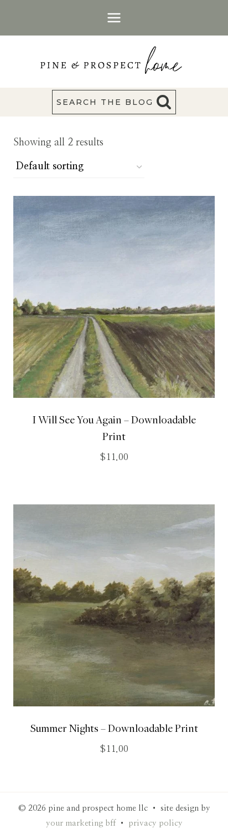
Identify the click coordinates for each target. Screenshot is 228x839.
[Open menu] (114, 17)
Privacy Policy (155, 823)
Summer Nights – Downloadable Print (114, 728)
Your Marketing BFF (81, 823)
